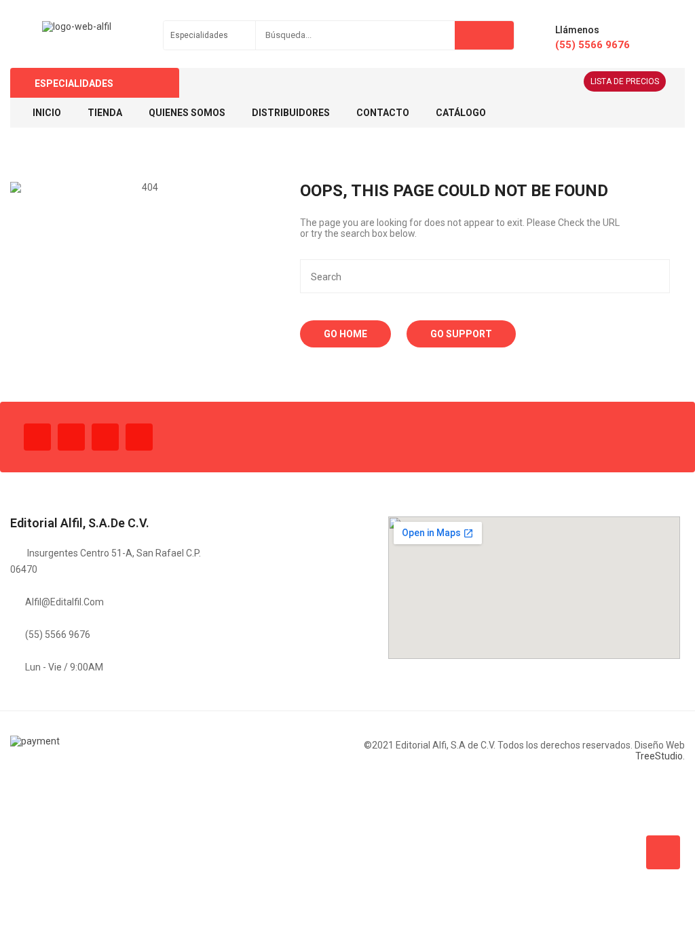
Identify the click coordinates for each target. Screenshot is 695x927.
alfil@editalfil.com (64, 602)
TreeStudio (659, 756)
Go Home (345, 333)
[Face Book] (37, 437)
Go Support (461, 333)
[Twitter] (71, 437)
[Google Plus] (139, 437)
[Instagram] (105, 437)
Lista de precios (624, 81)
